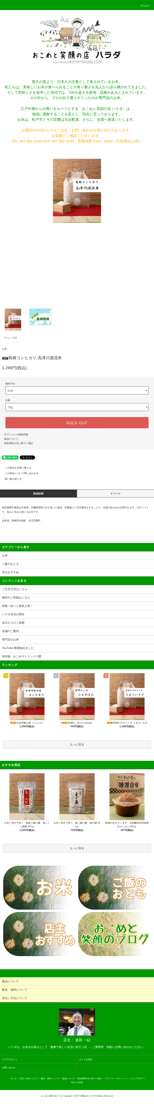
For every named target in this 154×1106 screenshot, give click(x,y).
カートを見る (85, 1059)
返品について (11, 438)
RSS (73, 1082)
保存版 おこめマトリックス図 (21, 656)
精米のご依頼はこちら (16, 597)
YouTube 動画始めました (18, 648)
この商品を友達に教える (18, 467)
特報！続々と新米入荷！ (17, 605)
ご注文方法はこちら (14, 589)
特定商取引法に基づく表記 (18, 443)
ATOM (80, 1082)
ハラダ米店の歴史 (13, 614)
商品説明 (38, 493)
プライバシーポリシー (115, 1078)
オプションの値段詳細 (16, 434)
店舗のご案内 (10, 631)
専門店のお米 (10, 639)
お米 (15, 338)
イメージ (115, 493)
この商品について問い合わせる (21, 473)
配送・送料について (50, 1078)
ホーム (7, 338)
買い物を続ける (13, 479)
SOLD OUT (77, 422)
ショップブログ (136, 1078)
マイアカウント (9, 1059)
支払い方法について (29, 1078)
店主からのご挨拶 (13, 622)
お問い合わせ (8, 1067)
